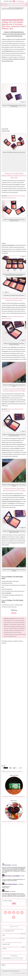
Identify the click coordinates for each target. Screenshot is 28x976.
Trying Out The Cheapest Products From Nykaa (12, 942)
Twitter (5, 912)
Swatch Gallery (20, 19)
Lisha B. (13, 771)
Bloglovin (22, 912)
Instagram (17, 912)
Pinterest (13, 917)
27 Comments (19, 771)
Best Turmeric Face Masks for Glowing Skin (11, 938)
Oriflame (11, 19)
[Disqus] (14, 844)
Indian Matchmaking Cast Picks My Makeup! (12, 933)
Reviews (14, 19)
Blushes (6, 7)
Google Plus (13, 912)
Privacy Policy (19, 973)
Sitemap (24, 973)
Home (3, 7)
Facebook (9, 912)
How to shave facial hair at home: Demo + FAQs (12, 947)
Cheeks (7, 19)
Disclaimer (15, 973)
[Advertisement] (14, 14)
